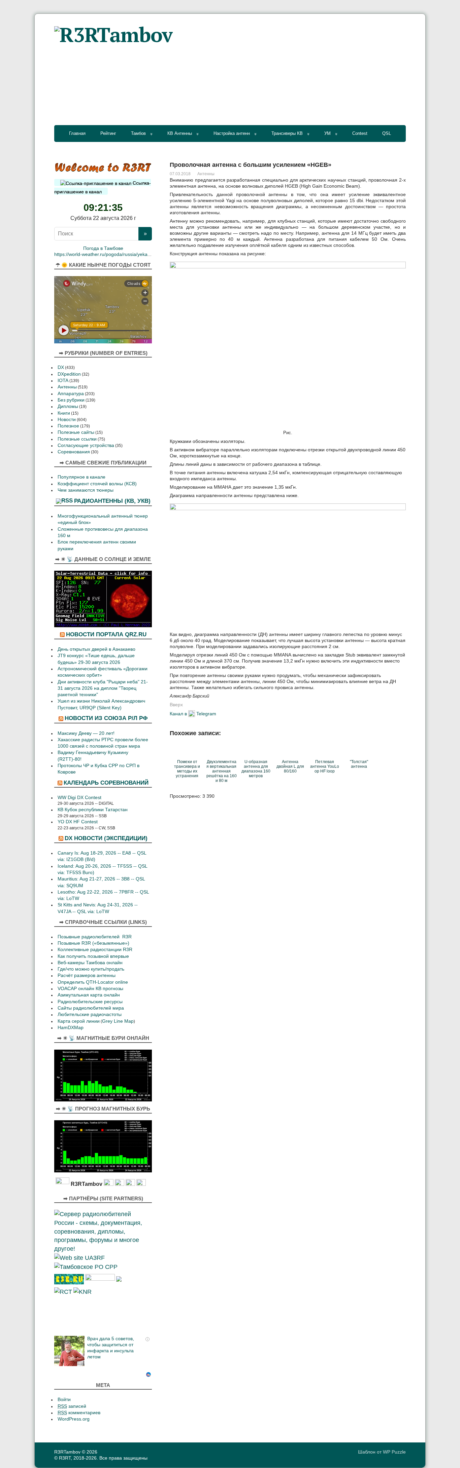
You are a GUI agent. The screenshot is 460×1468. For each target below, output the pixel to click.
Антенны (206, 174)
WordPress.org (74, 1419)
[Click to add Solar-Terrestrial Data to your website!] (103, 598)
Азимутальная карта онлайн (89, 995)
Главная (77, 133)
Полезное (68, 425)
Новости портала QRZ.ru (106, 634)
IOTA (63, 380)
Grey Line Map (118, 1021)
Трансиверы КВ (287, 133)
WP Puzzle (394, 1452)
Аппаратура (71, 393)
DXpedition (69, 374)
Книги (64, 413)
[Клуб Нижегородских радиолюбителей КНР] (82, 1291)
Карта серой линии (79, 1021)
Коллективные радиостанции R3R (95, 949)
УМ (327, 133)
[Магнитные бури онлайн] (103, 1075)
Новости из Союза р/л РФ (106, 718)
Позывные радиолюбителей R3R (95, 936)
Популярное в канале (81, 477)
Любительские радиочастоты (90, 1014)
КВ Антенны (179, 133)
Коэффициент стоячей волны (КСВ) (97, 483)
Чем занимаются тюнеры (85, 490)
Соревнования (74, 451)
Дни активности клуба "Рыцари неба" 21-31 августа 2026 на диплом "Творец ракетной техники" (103, 688)
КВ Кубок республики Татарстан (93, 809)
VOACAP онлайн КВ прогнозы (90, 988)
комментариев (79, 1412)
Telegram (206, 713)
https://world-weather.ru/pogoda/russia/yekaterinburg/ (111, 254)
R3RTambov (67, 1452)
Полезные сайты (76, 432)
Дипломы (68, 406)
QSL (386, 133)
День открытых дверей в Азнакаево (96, 649)
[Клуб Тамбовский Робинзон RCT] (63, 1291)
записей (72, 1406)
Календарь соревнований (106, 782)
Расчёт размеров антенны (87, 975)
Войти (64, 1399)
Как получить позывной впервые (93, 956)
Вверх (176, 704)
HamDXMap (71, 1027)
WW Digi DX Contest (79, 797)
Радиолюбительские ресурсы (90, 1001)
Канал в (178, 713)
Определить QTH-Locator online (93, 982)
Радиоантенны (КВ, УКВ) (112, 500)
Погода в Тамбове (103, 248)
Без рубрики (71, 400)
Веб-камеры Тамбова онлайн (90, 962)
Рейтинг (108, 133)
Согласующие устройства (86, 445)
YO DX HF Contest (78, 821)
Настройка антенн (231, 133)
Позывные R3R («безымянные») (93, 943)
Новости (67, 419)
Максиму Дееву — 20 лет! (86, 733)
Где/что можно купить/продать (91, 969)
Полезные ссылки (77, 439)
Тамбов (138, 133)
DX (61, 367)
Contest (359, 133)
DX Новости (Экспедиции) (106, 838)
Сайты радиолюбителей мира (91, 1008)
